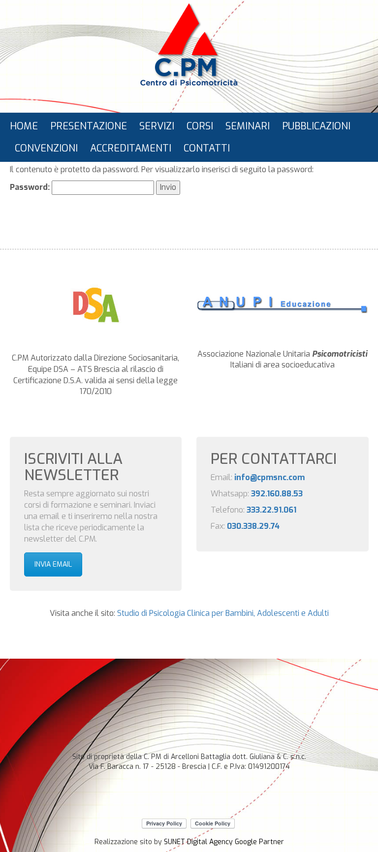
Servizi (156, 126)
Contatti (207, 148)
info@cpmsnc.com (269, 477)
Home (24, 126)
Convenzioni (46, 148)
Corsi (200, 126)
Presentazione (88, 126)
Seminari (247, 126)
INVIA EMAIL (53, 564)
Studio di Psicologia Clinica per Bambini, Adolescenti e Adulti (223, 613)
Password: (31, 187)
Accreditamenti (130, 148)
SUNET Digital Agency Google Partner (224, 842)
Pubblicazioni (316, 126)
